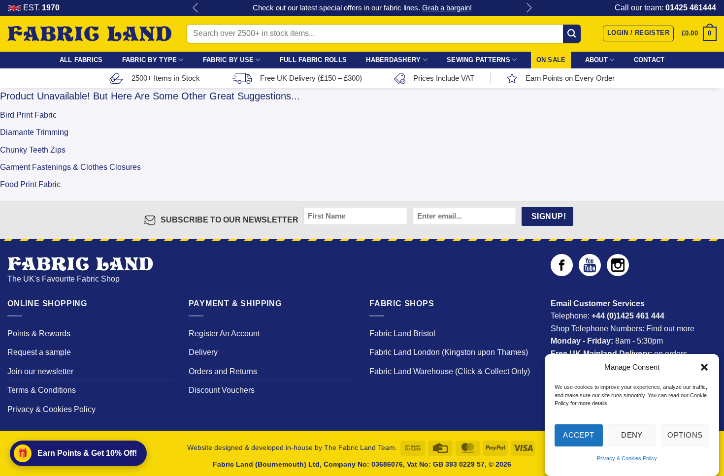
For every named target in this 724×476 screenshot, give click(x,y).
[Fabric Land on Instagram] (618, 273)
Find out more (670, 328)
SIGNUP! (548, 216)
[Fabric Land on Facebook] (562, 273)
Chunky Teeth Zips (33, 150)
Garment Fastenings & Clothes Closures (70, 167)
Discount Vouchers (222, 390)
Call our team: (665, 7)
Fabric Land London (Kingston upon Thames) (448, 352)
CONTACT (649, 59)
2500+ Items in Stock (166, 78)
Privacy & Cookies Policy (627, 458)
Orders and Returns (223, 371)
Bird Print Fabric (28, 115)
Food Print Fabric (30, 184)
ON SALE (551, 59)
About (596, 59)
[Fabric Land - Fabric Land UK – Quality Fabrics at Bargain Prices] (89, 34)
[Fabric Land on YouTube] (590, 273)
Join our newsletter (40, 371)
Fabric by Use (228, 59)
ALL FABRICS (81, 59)
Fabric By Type (149, 59)
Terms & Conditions (41, 390)
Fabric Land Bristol (402, 333)
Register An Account (224, 333)
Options (684, 435)
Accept (578, 435)
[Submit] (572, 33)
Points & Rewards (38, 333)
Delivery (203, 352)
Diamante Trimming (34, 132)
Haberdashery (393, 59)
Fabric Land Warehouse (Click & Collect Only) (449, 371)
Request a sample (39, 352)
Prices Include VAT (443, 78)
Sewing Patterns (478, 59)
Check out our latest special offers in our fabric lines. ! (362, 7)
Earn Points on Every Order (570, 78)
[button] (704, 367)
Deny (632, 435)
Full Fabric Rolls (313, 59)
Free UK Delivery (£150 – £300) (311, 78)
